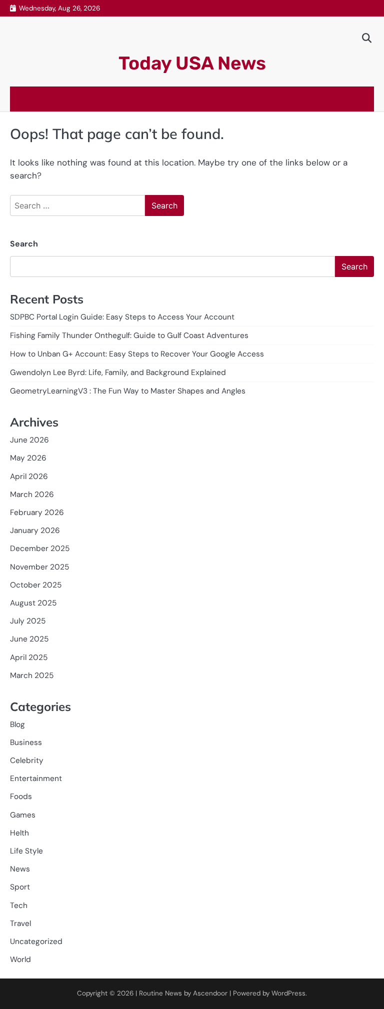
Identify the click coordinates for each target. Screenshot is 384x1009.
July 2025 (28, 621)
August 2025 (33, 603)
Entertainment (36, 779)
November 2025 (39, 567)
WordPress (289, 993)
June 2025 (29, 639)
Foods (21, 797)
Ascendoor (210, 993)
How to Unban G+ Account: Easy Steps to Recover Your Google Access (137, 354)
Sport (20, 887)
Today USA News (192, 63)
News (20, 869)
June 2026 (29, 440)
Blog (17, 725)
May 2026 (28, 458)
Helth (19, 833)
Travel (20, 923)
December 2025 (40, 549)
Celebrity (27, 761)
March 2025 (32, 675)
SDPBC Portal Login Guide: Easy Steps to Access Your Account (122, 317)
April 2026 (29, 477)
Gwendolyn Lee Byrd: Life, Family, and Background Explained (118, 373)
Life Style (26, 851)
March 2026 (32, 495)
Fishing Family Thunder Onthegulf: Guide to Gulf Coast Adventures (129, 335)
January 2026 (35, 531)
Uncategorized (36, 941)
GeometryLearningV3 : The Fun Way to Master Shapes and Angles (128, 391)
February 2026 (37, 513)
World (20, 959)
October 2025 (36, 585)
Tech (19, 905)
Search (24, 243)
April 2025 (29, 657)
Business (26, 743)
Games (23, 815)
